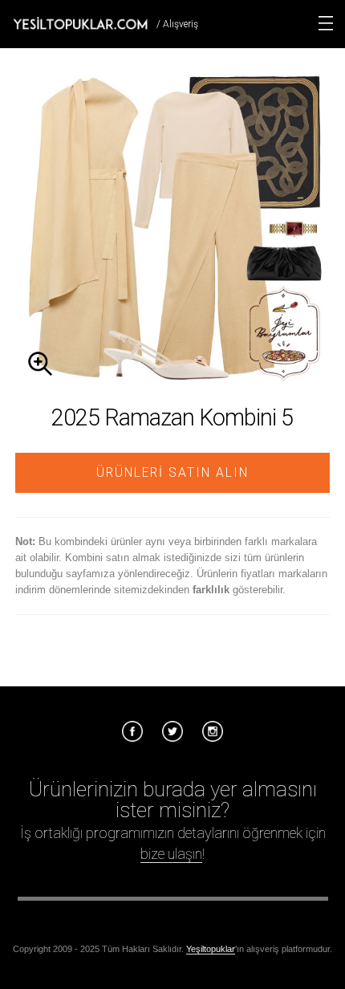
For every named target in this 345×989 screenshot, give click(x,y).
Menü (326, 23)
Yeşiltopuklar (210, 949)
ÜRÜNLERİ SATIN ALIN (172, 473)
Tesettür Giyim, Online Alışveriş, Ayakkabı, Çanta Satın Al (80, 23)
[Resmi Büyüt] (172, 382)
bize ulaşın (171, 853)
